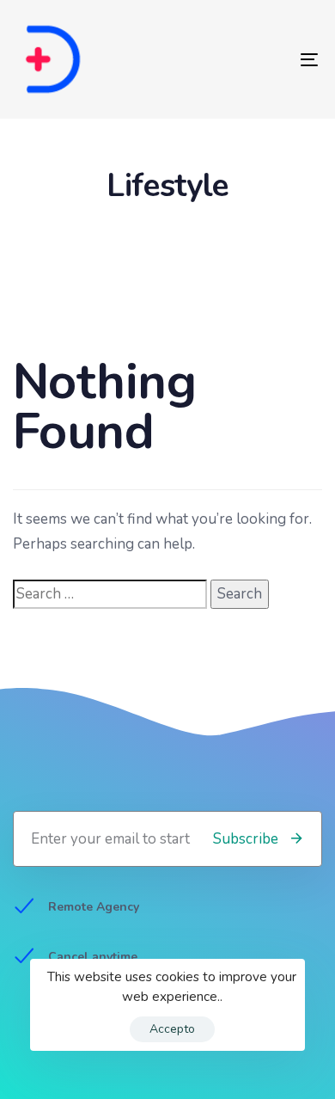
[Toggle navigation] (267, 59)
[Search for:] (110, 595)
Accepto (172, 1029)
